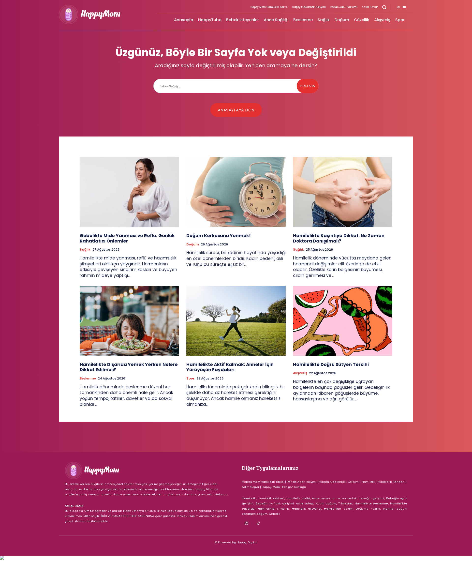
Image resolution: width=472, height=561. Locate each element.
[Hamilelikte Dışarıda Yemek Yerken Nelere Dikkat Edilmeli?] (129, 321)
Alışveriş (300, 373)
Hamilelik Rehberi (391, 482)
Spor (190, 378)
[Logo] (105, 14)
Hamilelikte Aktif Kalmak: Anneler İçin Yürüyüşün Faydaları (230, 367)
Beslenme (88, 378)
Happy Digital (247, 542)
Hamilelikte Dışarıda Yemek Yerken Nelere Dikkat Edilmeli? (129, 367)
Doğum (192, 244)
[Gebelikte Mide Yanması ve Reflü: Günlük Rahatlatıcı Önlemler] (129, 192)
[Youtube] (404, 7)
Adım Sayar (250, 487)
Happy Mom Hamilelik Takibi (263, 482)
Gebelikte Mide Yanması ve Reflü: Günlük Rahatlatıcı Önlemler (127, 238)
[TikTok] (258, 523)
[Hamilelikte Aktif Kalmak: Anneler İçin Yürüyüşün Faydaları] (236, 321)
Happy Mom (271, 487)
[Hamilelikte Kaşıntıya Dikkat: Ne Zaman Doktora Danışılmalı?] (342, 192)
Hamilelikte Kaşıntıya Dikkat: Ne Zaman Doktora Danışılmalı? (338, 238)
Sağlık (85, 250)
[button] (384, 7)
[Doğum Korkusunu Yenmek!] (236, 192)
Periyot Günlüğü (294, 487)
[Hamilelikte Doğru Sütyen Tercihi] (342, 321)
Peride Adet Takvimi (302, 482)
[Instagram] (398, 7)
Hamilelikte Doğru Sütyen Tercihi (331, 364)
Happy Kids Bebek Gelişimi (339, 482)
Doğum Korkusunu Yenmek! (218, 235)
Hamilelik (369, 482)
